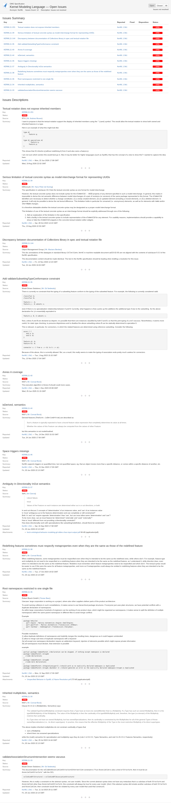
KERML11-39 (9, 33)
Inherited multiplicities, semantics (31, 85)
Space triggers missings (27, 61)
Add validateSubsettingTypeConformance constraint (38, 44)
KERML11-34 (9, 85)
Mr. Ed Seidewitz (48, 288)
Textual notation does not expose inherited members (38, 27)
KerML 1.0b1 (122, 27)
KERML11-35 (9, 44)
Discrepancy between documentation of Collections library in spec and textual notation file (53, 38)
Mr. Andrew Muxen (34, 118)
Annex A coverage (25, 50)
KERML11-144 (9, 38)
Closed (159, 6)
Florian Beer (45, 598)
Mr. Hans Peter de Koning (42, 187)
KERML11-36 (9, 79)
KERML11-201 (9, 27)
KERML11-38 (9, 73)
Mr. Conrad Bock (34, 382)
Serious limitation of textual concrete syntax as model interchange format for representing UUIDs (56, 33)
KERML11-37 (9, 66)
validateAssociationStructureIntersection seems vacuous (40, 90)
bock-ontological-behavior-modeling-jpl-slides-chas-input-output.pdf (53, 532)
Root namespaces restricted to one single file (35, 79)
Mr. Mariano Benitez (53, 249)
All (166, 6)
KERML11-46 (9, 61)
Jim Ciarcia (31, 494)
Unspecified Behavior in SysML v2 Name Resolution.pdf (49, 679)
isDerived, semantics (26, 55)
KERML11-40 (9, 50)
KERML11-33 (9, 90)
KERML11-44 (9, 55)
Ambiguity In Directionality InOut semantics (35, 66)
